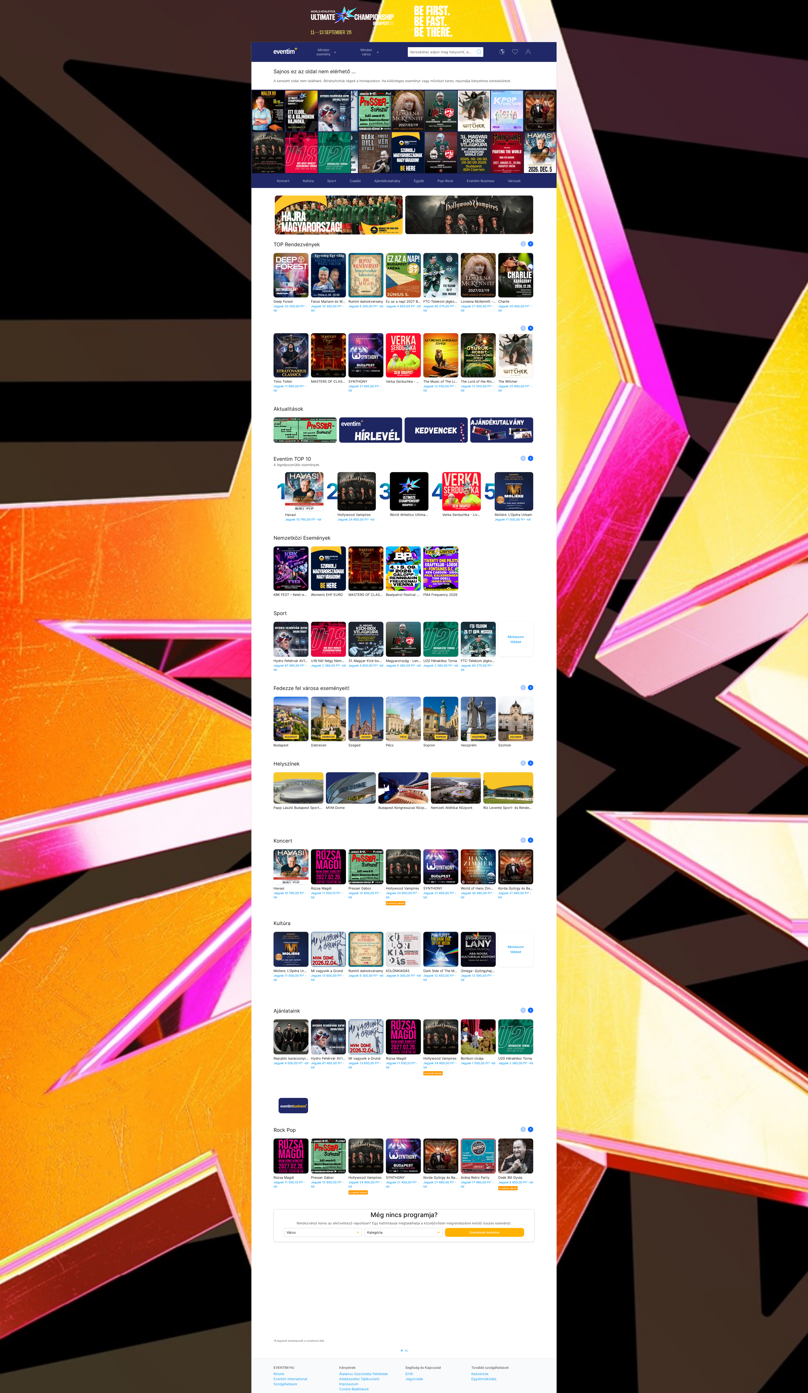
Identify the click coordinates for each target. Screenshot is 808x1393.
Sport (331, 181)
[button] (356, 132)
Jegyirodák (414, 1379)
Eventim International (290, 1379)
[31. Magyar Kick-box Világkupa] (400, 152)
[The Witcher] (400, 111)
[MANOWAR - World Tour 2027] (433, 152)
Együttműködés (483, 1379)
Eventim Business (480, 181)
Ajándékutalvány (387, 181)
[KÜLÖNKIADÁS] (499, 152)
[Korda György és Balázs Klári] (466, 111)
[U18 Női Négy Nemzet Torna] (301, 152)
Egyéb (419, 181)
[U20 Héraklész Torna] (334, 152)
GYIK (409, 1374)
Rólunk (279, 1374)
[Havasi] (466, 152)
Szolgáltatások (285, 1384)
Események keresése (484, 1230)
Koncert (283, 181)
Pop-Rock (445, 181)
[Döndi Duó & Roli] (532, 111)
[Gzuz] (499, 111)
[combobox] (441, 52)
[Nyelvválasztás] (502, 51)
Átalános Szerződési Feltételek (363, 1374)
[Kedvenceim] (515, 51)
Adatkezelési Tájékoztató (359, 1379)
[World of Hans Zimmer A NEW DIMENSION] (532, 152)
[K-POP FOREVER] (433, 111)
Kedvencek (480, 1374)
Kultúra (308, 181)
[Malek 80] (268, 111)
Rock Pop (285, 1127)
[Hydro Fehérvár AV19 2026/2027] (334, 111)
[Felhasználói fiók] (528, 51)
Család (355, 181)
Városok (514, 181)
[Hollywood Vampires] (268, 152)
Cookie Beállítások (354, 1389)
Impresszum (348, 1384)
